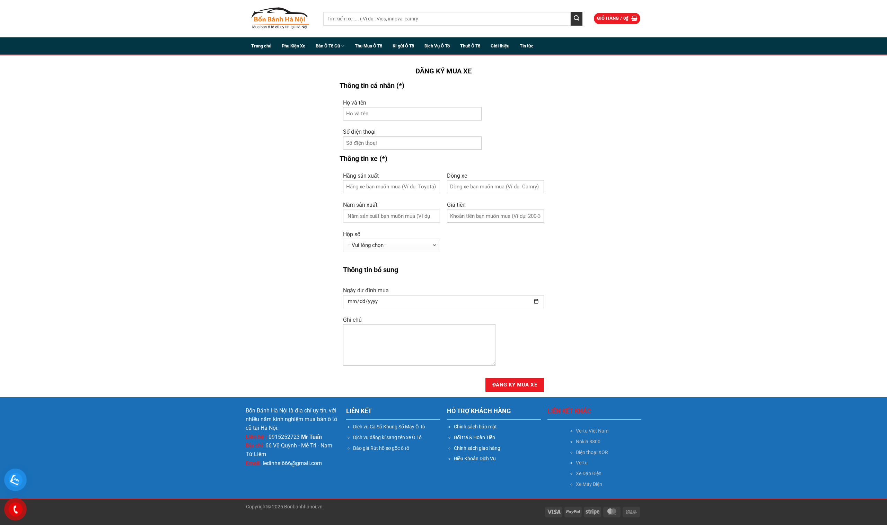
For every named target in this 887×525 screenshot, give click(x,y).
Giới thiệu (500, 45)
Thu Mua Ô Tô (368, 45)
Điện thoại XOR (592, 452)
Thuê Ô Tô (470, 45)
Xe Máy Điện (589, 484)
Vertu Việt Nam (592, 431)
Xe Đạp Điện (588, 473)
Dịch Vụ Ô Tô (437, 45)
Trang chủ (261, 45)
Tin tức (527, 45)
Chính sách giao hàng (477, 448)
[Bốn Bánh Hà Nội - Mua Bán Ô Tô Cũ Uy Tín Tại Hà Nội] (279, 18)
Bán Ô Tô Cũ (328, 45)
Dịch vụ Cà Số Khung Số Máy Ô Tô (389, 426)
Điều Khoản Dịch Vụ (475, 458)
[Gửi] (576, 19)
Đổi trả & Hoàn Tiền (474, 437)
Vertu (582, 462)
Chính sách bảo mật (475, 426)
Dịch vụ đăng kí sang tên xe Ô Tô (387, 437)
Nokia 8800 (588, 441)
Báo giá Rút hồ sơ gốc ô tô (381, 448)
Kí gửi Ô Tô (403, 45)
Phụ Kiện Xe (293, 45)
